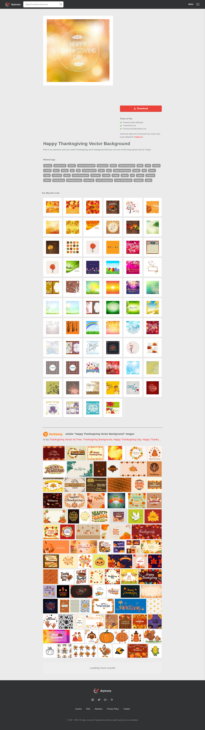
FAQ (88, 709)
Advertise (98, 709)
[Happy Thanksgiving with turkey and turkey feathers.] (75, 485)
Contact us (138, 137)
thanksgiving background (97, 439)
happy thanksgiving (154, 439)
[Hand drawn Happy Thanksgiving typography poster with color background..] (56, 636)
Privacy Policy (113, 709)
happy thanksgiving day (127, 439)
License (78, 709)
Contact (127, 709)
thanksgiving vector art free (66, 439)
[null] (54, 453)
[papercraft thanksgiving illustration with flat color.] (67, 532)
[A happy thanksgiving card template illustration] (51, 532)
